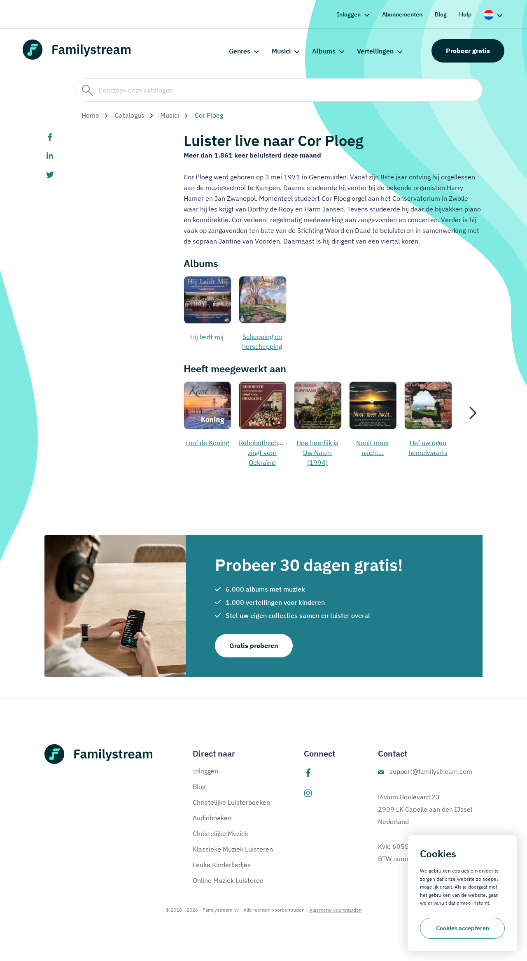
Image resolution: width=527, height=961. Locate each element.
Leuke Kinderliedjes (222, 865)
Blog (441, 14)
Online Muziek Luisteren (228, 880)
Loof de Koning (207, 443)
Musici (281, 51)
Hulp (465, 14)
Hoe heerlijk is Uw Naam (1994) (317, 453)
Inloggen (349, 14)
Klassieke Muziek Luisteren (233, 849)
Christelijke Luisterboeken (231, 802)
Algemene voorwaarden (335, 910)
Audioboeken (212, 818)
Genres (239, 51)
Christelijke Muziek (220, 833)
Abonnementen (402, 14)
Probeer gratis (468, 50)
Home (90, 115)
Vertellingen (375, 51)
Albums (324, 51)
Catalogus (130, 115)
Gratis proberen (253, 645)
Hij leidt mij (207, 337)
